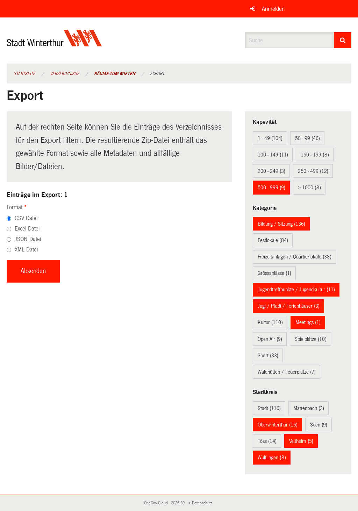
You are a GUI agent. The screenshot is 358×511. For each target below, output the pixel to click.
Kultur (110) (270, 322)
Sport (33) (268, 355)
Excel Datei (27, 229)
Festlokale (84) (273, 240)
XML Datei (26, 250)
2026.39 (178, 503)
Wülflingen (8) (272, 457)
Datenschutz (203, 503)
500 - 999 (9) (271, 187)
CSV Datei (26, 218)
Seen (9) (318, 425)
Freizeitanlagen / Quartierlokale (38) (294, 257)
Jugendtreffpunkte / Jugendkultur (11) (296, 289)
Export (157, 73)
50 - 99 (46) (307, 138)
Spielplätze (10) (311, 339)
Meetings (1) (308, 322)
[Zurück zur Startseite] (54, 43)
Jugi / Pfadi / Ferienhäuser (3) (289, 306)
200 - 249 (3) (271, 171)
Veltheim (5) (301, 441)
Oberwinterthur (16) (278, 425)
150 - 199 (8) (315, 155)
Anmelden (273, 9)
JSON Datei (28, 239)
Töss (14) (267, 441)
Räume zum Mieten (114, 73)
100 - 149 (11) (273, 155)
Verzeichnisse (64, 73)
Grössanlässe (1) (274, 273)
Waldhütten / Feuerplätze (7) (287, 372)
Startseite (24, 73)
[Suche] (343, 40)
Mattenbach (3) (308, 408)
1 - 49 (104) (270, 138)
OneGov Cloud (157, 503)
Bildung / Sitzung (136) (281, 224)
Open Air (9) (270, 339)
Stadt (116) (269, 408)
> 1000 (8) (309, 187)
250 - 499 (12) (313, 171)
